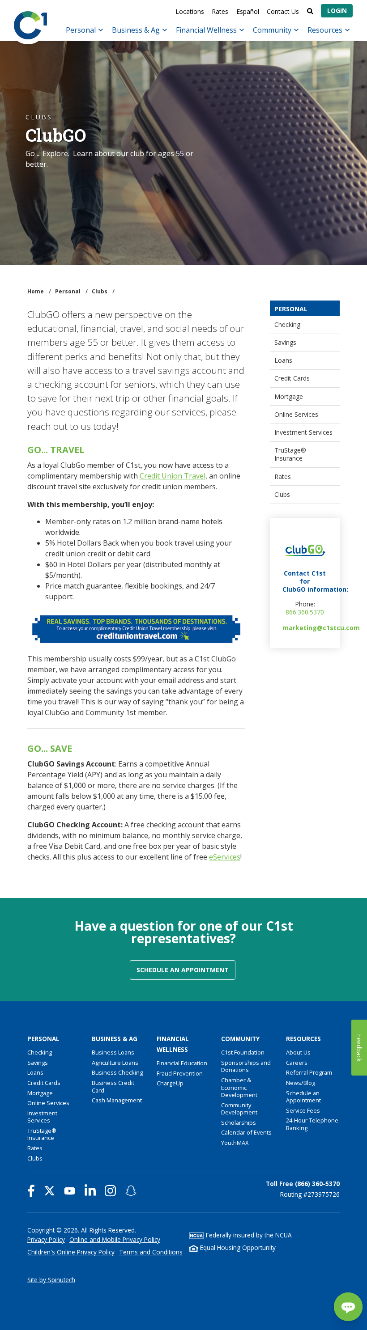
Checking (287, 324)
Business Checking (117, 1072)
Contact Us (283, 11)
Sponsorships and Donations (246, 1066)
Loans (283, 360)
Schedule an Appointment (183, 970)
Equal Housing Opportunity (237, 1247)
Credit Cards (292, 378)
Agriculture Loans (115, 1063)
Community (273, 30)
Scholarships (238, 1122)
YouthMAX (234, 1143)
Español (247, 11)
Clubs (282, 494)
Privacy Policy (46, 1239)
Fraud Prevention (180, 1073)
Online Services (296, 414)
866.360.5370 (305, 612)
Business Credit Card (113, 1086)
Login (337, 10)
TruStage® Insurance (290, 454)
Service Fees (303, 1110)
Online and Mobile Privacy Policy (114, 1239)
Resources (325, 30)
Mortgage (288, 396)
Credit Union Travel (172, 476)
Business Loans (113, 1052)
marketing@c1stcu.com (321, 627)
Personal (82, 30)
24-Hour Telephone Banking (312, 1124)
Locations (189, 11)
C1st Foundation (243, 1052)
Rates (220, 11)
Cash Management (117, 1100)
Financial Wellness (207, 30)
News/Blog (300, 1083)
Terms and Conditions (151, 1252)
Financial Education (182, 1063)
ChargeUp (170, 1083)
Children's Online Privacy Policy (71, 1252)
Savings (285, 342)
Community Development (239, 1109)
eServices (224, 857)
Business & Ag (137, 30)
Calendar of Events (246, 1132)
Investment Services (303, 432)
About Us (298, 1052)
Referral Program (309, 1072)
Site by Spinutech (51, 1279)
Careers (296, 1063)
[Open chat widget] (348, 1306)
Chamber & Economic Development (239, 1087)
